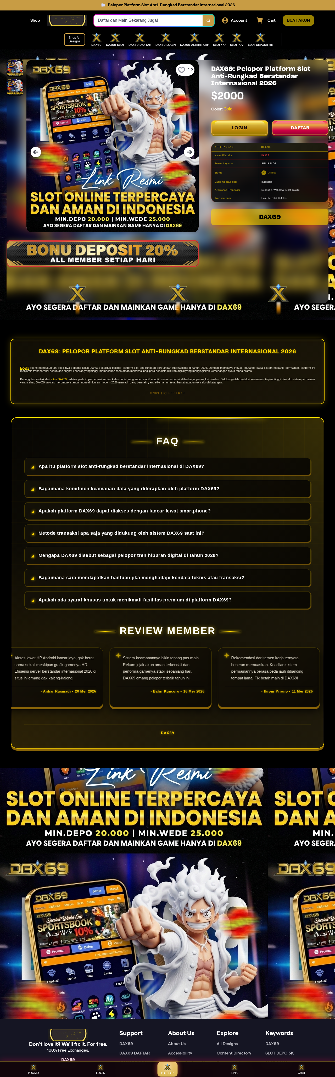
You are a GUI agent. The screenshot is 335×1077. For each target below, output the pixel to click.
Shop (35, 20)
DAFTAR (300, 127)
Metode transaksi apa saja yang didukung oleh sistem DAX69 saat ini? (121, 533)
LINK (234, 1072)
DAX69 (270, 217)
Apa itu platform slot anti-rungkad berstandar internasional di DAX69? (121, 466)
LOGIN (239, 127)
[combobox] (148, 20)
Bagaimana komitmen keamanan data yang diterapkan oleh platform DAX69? (129, 488)
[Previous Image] (35, 152)
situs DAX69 (59, 379)
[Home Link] (67, 20)
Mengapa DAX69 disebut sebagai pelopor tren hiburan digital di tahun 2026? (128, 555)
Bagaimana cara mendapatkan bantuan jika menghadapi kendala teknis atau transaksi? (141, 577)
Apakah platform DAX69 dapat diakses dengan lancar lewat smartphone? (124, 511)
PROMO (33, 1072)
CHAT (301, 1072)
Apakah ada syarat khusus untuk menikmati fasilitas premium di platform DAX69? (135, 599)
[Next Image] (189, 152)
